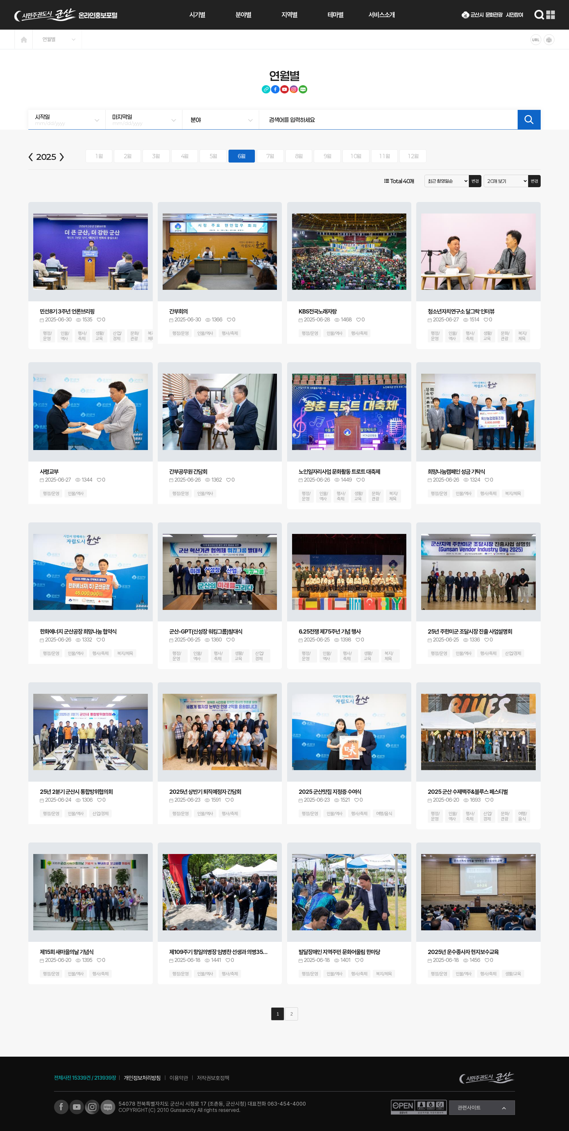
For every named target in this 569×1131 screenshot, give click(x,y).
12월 (413, 156)
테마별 (335, 15)
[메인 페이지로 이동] (65, 15)
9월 (327, 156)
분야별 (243, 15)
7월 (270, 156)
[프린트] (549, 39)
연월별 (48, 39)
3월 (156, 156)
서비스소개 (381, 15)
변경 (475, 181)
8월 (299, 156)
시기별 (197, 15)
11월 (384, 156)
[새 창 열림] (61, 1106)
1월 (99, 156)
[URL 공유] (535, 39)
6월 (241, 156)
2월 (127, 156)
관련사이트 (469, 1108)
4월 (184, 156)
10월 (355, 156)
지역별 (289, 15)
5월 (213, 156)
